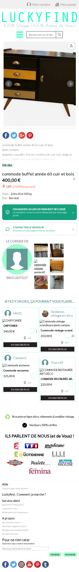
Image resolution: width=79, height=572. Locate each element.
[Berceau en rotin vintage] (41, 282)
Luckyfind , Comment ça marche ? (24, 494)
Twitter (13, 564)
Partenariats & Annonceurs (15, 512)
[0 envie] (33, 376)
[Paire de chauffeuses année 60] (41, 250)
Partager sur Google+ (22, 135)
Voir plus (7, 165)
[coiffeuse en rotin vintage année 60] (57, 282)
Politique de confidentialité (15, 530)
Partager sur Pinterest (30, 135)
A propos (8, 518)
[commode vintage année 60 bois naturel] (41, 266)
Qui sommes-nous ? (11, 522)
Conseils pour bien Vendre (15, 488)
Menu (19, 34)
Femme (55, 554)
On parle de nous (10, 534)
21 (72, 336)
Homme (70, 554)
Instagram (21, 564)
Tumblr (45, 564)
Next (70, 83)
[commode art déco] (57, 250)
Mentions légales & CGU (14, 526)
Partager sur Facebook (6, 135)
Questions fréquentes (13, 504)
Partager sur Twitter (14, 135)
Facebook (5, 564)
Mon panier (68, 4)
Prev (8, 83)
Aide (5, 484)
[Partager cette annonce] (71, 45)
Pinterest (37, 564)
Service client (11, 501)
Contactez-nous (9, 508)
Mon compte (41, 4)
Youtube (29, 564)
